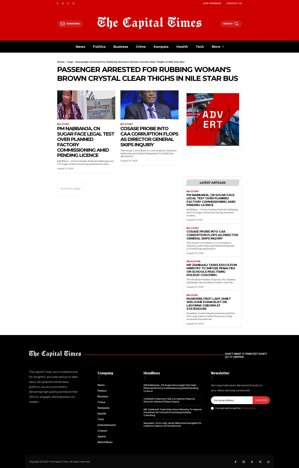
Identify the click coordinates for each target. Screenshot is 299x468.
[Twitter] (73, 3)
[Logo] (149, 23)
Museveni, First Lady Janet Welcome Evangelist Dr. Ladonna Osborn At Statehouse (209, 304)
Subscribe (261, 400)
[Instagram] (63, 3)
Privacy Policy (248, 408)
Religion (192, 295)
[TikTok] (68, 3)
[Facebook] (57, 3)
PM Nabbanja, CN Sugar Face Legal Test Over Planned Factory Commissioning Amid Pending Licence (85, 142)
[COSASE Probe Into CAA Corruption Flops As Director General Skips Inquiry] (149, 104)
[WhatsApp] (268, 462)
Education (193, 261)
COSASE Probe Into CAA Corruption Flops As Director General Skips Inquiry (149, 136)
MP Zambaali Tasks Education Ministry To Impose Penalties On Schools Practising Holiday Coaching (212, 270)
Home (61, 61)
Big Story (63, 124)
